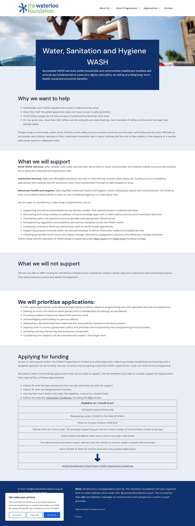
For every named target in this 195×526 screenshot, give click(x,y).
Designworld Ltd (98, 509)
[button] (111, 8)
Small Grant (119, 238)
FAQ (90, 397)
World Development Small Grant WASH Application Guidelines (97, 466)
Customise (17, 515)
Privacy (78, 517)
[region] (34, 507)
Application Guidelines (59, 397)
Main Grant (100, 238)
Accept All (51, 515)
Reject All (35, 515)
